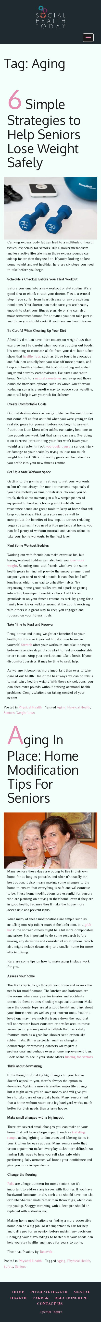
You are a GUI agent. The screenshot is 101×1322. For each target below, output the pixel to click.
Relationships (71, 1298)
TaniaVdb (45, 1252)
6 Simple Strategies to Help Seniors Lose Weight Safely (44, 133)
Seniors (9, 713)
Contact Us (50, 1304)
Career (41, 1298)
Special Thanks (51, 1312)
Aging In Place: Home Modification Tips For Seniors (43, 768)
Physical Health (30, 707)
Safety (8, 1266)
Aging (61, 707)
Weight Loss (25, 713)
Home (18, 1292)
